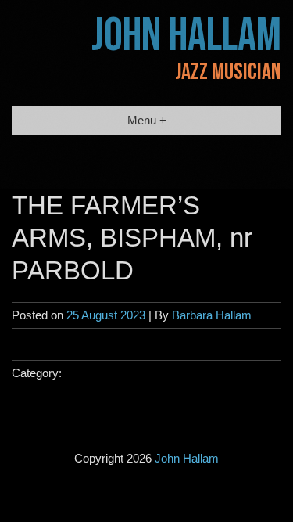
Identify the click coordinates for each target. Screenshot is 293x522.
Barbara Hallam (212, 315)
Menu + (146, 120)
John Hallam (186, 36)
